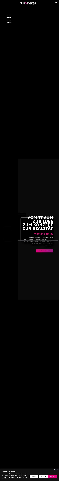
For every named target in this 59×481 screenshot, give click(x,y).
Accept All (52, 476)
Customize (34, 476)
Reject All (43, 476)
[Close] (56, 469)
